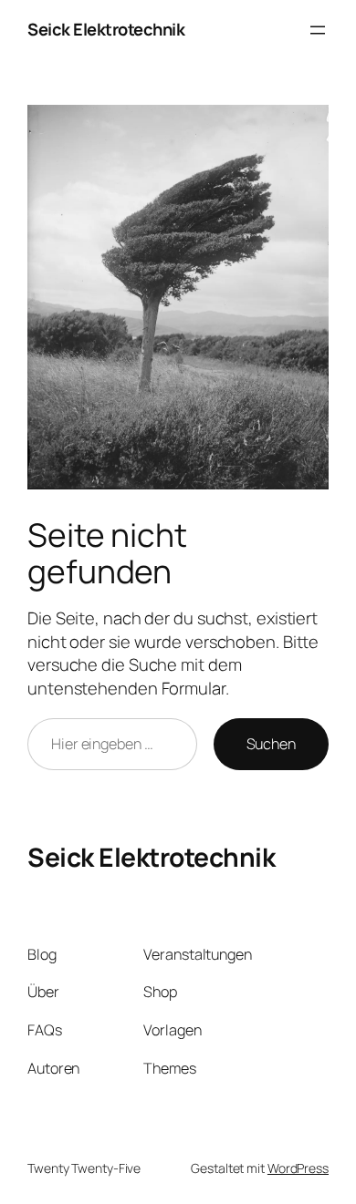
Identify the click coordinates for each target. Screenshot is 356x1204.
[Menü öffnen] (318, 30)
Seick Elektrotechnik (105, 29)
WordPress (298, 1168)
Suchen (271, 744)
